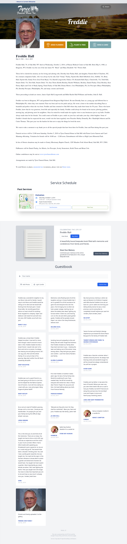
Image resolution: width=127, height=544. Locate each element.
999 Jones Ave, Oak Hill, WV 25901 (49, 204)
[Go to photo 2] (31, 509)
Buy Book (75, 236)
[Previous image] (18, 500)
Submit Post (102, 284)
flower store (66, 167)
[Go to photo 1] (30, 509)
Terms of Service (68, 536)
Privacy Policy (58, 536)
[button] (26, 199)
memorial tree (38, 167)
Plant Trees (90, 207)
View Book (65, 236)
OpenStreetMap (65, 539)
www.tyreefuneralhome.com (49, 154)
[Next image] (44, 500)
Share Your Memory (101, 253)
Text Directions (53, 207)
